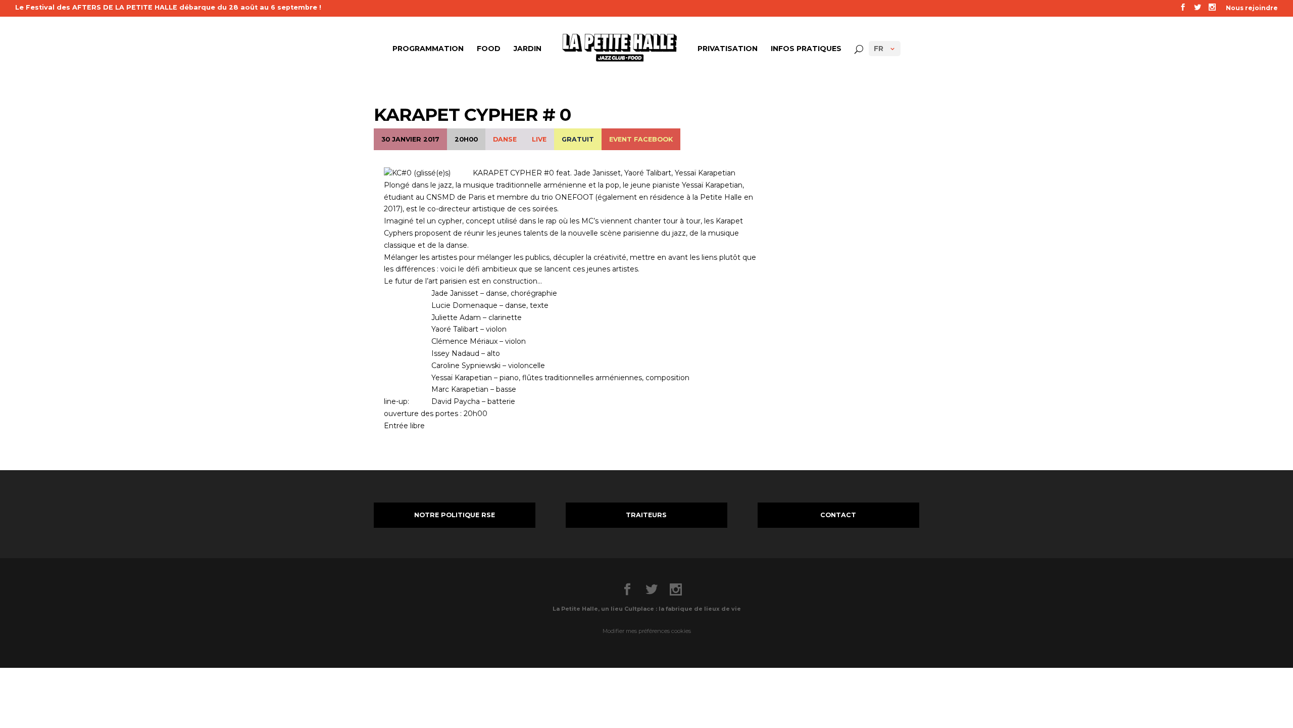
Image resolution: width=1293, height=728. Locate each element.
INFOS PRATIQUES (806, 49)
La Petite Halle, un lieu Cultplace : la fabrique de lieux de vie (647, 608)
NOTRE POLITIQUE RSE (454, 515)
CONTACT (838, 515)
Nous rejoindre (1252, 8)
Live (539, 139)
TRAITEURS (646, 515)
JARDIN (527, 49)
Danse (505, 139)
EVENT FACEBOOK (641, 139)
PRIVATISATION (728, 49)
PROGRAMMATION (428, 49)
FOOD (489, 49)
